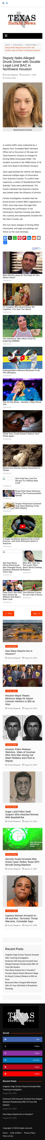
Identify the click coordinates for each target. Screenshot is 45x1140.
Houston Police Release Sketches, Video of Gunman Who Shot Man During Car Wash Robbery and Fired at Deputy (20, 755)
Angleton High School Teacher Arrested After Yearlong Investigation (22, 1088)
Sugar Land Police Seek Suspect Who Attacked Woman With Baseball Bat (22, 814)
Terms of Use (8, 1136)
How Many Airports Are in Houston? (20, 970)
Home (5, 1133)
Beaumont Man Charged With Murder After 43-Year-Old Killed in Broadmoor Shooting (21, 985)
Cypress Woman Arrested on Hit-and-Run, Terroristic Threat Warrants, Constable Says (21, 918)
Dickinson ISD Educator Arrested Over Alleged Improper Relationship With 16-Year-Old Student (22, 964)
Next (35, 614)
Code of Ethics (16, 1133)
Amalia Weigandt (11, 75)
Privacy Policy (29, 1133)
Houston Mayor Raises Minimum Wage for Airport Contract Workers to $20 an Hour (21, 976)
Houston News (10, 78)
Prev (10, 614)
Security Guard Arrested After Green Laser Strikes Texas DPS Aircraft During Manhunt (22, 862)
